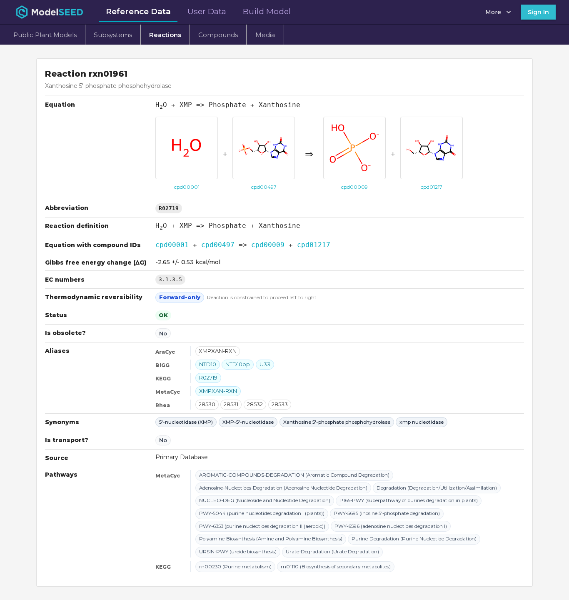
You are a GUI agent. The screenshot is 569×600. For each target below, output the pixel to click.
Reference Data (138, 11)
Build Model (267, 11)
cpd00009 (267, 245)
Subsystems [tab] (113, 35)
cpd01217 (313, 245)
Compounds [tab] (218, 35)
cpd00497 (218, 245)
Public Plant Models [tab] (45, 35)
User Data (206, 11)
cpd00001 (172, 245)
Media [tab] (265, 35)
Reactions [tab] (165, 35)
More (493, 12)
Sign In (538, 12)
